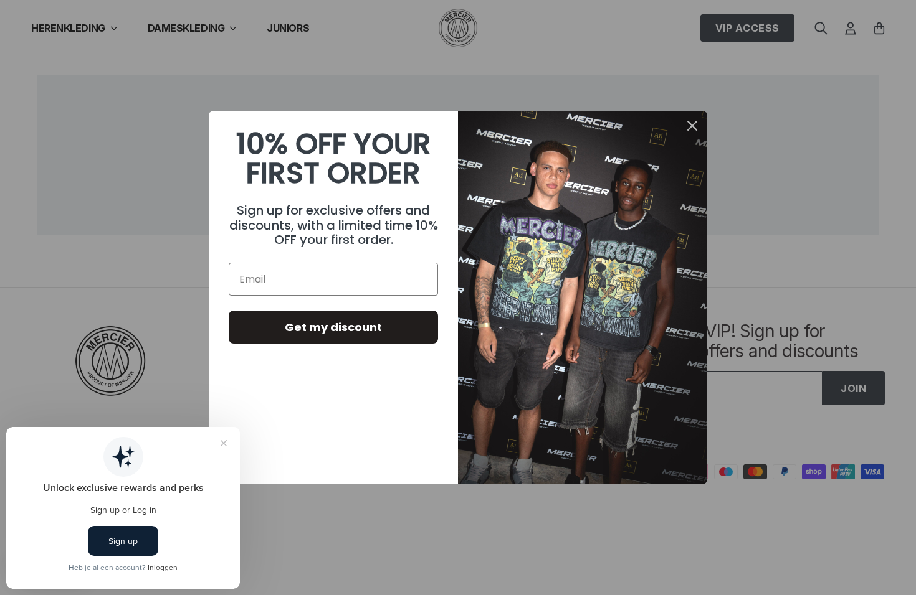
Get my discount (333, 327)
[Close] (692, 126)
